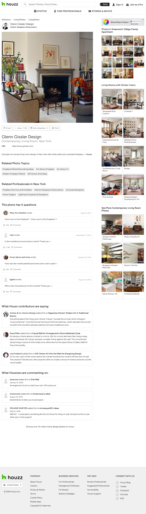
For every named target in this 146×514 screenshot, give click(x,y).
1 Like (8, 247)
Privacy (33, 490)
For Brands (63, 490)
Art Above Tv (63, 169)
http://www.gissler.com (22, 146)
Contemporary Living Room (111, 169)
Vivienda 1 (128, 111)
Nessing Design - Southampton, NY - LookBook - (132, 198)
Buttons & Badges (67, 494)
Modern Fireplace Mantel (14, 174)
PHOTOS (42, 11)
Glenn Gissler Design (22, 24)
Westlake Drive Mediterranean (130, 141)
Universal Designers (75, 190)
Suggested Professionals (98, 486)
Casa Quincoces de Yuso (110, 141)
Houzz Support (94, 494)
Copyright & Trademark (40, 505)
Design (127, 168)
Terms (33, 494)
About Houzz (36, 482)
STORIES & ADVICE (102, 11)
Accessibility (93, 490)
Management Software (69, 486)
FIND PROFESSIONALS (69, 11)
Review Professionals (96, 482)
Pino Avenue (108, 197)
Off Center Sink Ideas (37, 174)
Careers (33, 486)
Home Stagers (9, 194)
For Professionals (66, 482)
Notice (42, 490)
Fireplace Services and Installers (17, 190)
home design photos (56, 426)
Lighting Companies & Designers (33, 194)
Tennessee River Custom (109, 112)
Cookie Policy (36, 498)
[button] (4, 225)
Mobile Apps (35, 502)
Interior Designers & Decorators (23, 27)
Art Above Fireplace (45, 169)
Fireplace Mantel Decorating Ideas (18, 169)
